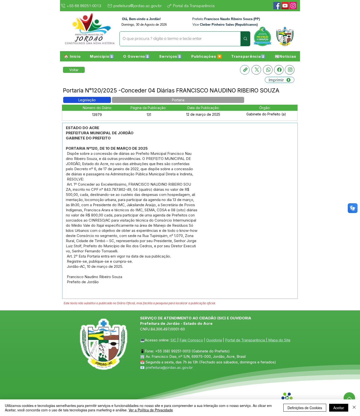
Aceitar (338, 407)
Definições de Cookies (305, 407)
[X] (256, 70)
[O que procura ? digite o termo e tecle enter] (245, 39)
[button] (102, 56)
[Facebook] (277, 5)
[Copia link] (245, 70)
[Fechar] (354, 407)
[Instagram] (293, 5)
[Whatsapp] (268, 70)
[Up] (349, 398)
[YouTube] (285, 5)
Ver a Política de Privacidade (151, 409)
